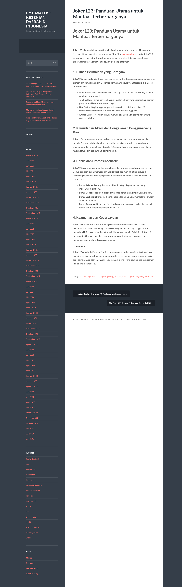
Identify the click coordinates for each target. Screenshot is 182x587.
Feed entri (30, 563)
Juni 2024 (30, 292)
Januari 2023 (31, 381)
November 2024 (32, 265)
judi (27, 464)
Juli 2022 (30, 392)
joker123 (126, 276)
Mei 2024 (30, 297)
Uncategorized (32, 532)
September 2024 (33, 276)
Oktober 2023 (32, 334)
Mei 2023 (30, 360)
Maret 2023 (31, 371)
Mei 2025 (30, 234)
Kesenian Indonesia (34, 485)
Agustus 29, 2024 (81, 22)
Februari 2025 (32, 250)
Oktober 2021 (32, 423)
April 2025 (30, 239)
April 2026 (30, 176)
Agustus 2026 (32, 155)
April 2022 (30, 402)
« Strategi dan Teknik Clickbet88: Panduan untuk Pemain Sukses (101, 294)
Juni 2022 (30, 397)
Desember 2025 (32, 197)
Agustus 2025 (32, 218)
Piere (95, 22)
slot (27, 511)
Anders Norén (141, 319)
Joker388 (149, 276)
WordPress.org (32, 574)
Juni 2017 (30, 439)
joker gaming (128, 54)
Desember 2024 (32, 260)
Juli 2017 (30, 434)
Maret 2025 (31, 244)
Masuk (29, 558)
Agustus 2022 (32, 386)
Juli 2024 (30, 287)
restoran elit (31, 501)
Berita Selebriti (32, 459)
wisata (29, 538)
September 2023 (33, 339)
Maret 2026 (31, 181)
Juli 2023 (30, 350)
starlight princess (33, 527)
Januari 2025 (31, 255)
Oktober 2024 (32, 271)
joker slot (117, 276)
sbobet (29, 506)
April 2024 (30, 302)
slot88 (28, 522)
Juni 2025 (30, 229)
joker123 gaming (137, 276)
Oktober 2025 (32, 208)
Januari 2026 (31, 192)
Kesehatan (30, 475)
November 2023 (32, 328)
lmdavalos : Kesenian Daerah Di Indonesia (38, 19)
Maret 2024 (31, 308)
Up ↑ (153, 319)
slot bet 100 (31, 517)
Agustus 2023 (32, 344)
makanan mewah (33, 490)
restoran (29, 496)
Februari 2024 (32, 313)
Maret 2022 (31, 407)
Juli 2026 (30, 160)
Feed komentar (32, 568)
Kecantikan (30, 469)
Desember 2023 (32, 323)
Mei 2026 (30, 171)
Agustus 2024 (32, 281)
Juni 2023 (30, 355)
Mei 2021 (30, 428)
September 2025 (33, 213)
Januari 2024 (31, 318)
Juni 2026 (30, 166)
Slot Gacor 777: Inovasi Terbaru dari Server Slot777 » (131, 303)
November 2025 (32, 202)
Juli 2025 (30, 223)
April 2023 (30, 365)
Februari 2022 (32, 413)
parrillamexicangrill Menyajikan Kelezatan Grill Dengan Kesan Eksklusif (39, 94)
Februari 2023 (32, 376)
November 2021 (32, 418)
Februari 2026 (32, 187)
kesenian (29, 480)
